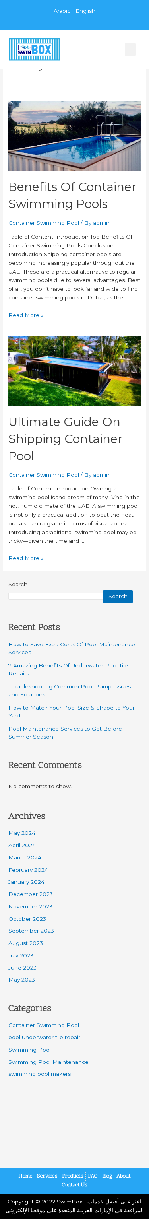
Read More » (26, 315)
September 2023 (31, 930)
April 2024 (22, 845)
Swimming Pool (29, 1049)
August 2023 (25, 943)
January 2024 (26, 882)
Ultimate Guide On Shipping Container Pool (65, 438)
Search (17, 584)
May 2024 (21, 833)
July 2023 (20, 955)
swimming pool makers (39, 1074)
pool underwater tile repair (44, 1037)
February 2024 (28, 870)
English (85, 11)
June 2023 (22, 967)
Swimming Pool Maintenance (48, 1062)
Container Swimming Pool (43, 223)
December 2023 (30, 894)
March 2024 (24, 857)
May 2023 (21, 979)
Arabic (62, 11)
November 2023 (30, 906)
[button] (130, 49)
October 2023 (27, 919)
